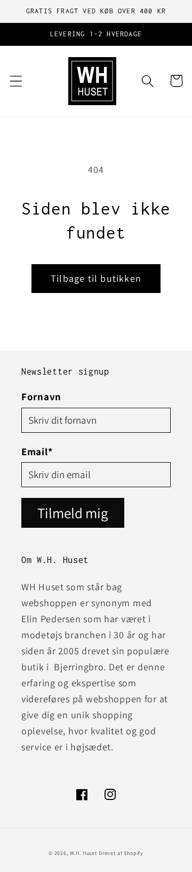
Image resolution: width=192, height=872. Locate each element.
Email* (37, 451)
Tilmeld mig (72, 512)
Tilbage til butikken (96, 278)
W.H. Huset (83, 853)
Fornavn (41, 396)
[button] (16, 81)
